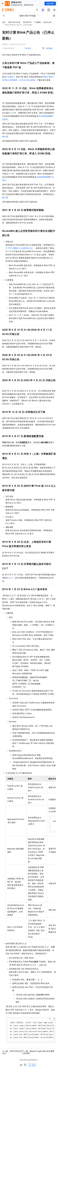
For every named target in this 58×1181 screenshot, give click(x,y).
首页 (3, 22)
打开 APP (50, 3)
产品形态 (10, 76)
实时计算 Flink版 (14, 22)
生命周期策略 (44, 116)
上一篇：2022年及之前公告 (12, 1052)
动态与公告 (47, 22)
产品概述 (37, 22)
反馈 (33, 1065)
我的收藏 (49, 48)
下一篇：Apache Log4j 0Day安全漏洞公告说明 (38, 1052)
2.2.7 (10, 577)
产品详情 (27, 48)
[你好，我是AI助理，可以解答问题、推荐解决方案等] (43, 10)
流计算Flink (27, 22)
